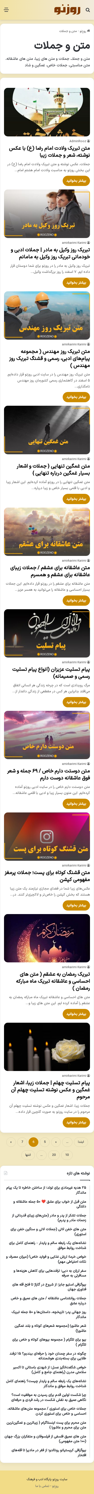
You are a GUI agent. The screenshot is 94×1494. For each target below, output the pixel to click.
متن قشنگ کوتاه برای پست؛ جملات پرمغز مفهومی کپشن (47, 876)
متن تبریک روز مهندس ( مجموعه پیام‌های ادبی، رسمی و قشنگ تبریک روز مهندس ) (49, 358)
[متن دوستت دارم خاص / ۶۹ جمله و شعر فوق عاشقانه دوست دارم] (47, 735)
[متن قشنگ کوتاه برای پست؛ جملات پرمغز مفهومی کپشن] (47, 836)
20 (54, 1155)
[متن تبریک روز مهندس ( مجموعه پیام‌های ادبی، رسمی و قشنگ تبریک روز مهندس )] (47, 315)
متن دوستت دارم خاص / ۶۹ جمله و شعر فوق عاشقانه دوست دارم (48, 774)
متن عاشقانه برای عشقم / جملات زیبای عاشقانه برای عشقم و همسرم (50, 571)
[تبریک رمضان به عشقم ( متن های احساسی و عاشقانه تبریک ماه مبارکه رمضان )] (47, 938)
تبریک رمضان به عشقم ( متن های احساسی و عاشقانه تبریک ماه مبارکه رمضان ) (53, 981)
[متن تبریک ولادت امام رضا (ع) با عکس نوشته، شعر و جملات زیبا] (47, 112)
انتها (28, 1155)
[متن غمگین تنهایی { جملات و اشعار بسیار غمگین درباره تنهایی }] (47, 430)
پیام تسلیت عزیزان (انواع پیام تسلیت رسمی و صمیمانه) (51, 673)
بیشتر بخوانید (76, 180)
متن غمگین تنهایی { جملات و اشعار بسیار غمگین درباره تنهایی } (53, 470)
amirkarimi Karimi (74, 243)
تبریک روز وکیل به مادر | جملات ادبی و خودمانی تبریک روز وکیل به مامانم (50, 253)
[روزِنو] (67, 10)
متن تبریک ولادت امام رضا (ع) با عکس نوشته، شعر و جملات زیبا (49, 152)
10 (67, 1155)
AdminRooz (77, 141)
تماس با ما (42, 1486)
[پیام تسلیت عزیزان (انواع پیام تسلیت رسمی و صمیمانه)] (47, 633)
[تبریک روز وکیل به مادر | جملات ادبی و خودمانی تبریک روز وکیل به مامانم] (47, 213)
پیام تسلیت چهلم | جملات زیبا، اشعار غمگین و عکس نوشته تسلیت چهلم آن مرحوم (50, 1090)
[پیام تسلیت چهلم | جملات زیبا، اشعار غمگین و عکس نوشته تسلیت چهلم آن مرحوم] (47, 1047)
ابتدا (81, 1142)
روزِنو (83, 31)
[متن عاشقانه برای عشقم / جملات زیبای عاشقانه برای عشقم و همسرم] (47, 532)
